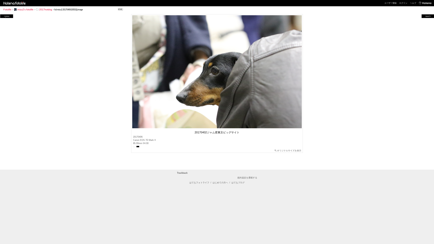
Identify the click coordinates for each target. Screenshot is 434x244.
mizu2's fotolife (25, 9)
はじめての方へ (220, 182)
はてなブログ (238, 182)
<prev (6, 16)
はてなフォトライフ (199, 182)
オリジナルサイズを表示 (289, 150)
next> (428, 16)
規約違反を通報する (247, 177)
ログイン (403, 3)
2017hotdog (45, 9)
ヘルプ (413, 3)
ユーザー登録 (390, 3)
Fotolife (7, 9)
